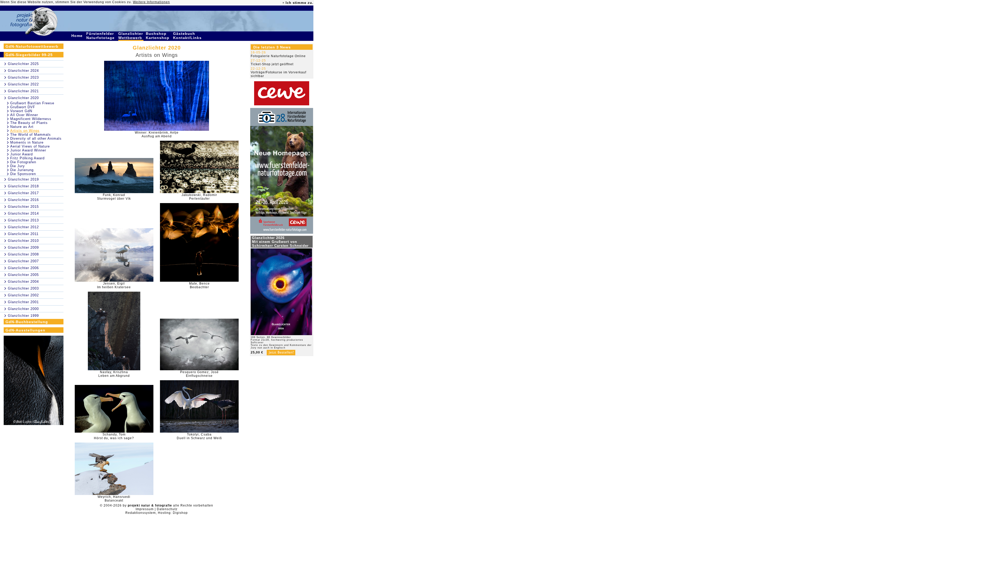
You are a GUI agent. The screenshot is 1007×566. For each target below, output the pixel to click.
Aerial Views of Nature (30, 146)
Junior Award (21, 154)
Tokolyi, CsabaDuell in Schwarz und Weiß (199, 436)
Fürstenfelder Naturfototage (101, 35)
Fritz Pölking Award (27, 158)
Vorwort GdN (21, 111)
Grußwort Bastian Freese (32, 103)
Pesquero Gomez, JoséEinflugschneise (199, 374)
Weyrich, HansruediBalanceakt (114, 498)
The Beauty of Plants (29, 123)
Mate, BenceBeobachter (199, 285)
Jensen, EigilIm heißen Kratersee (114, 285)
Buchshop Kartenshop (158, 35)
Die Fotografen (23, 162)
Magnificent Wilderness (30, 119)
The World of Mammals (30, 135)
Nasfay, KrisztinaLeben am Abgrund (114, 374)
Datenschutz (167, 509)
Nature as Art (22, 127)
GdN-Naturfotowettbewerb (32, 46)
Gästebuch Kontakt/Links (188, 35)
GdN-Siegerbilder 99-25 (29, 55)
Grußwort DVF (22, 107)
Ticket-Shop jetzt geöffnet (272, 64)
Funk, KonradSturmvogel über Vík (114, 196)
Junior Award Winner (28, 150)
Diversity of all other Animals (36, 138)
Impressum (145, 509)
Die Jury (17, 166)
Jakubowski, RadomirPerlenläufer (199, 196)
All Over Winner (24, 115)
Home (77, 36)
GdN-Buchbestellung (27, 322)
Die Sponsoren (23, 174)
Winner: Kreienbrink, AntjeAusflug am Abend (157, 134)
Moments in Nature (27, 142)
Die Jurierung (22, 170)
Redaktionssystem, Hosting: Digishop (156, 513)
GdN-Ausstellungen (25, 330)
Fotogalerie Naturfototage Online (278, 56)
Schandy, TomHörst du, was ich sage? (114, 436)
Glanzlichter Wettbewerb (130, 35)
